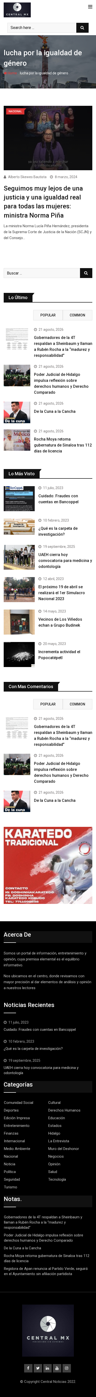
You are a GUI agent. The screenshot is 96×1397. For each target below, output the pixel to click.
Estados (55, 1125)
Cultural (54, 1102)
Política (10, 1172)
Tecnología (57, 1179)
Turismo (10, 1187)
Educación (56, 1118)
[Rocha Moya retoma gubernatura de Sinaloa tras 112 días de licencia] (17, 440)
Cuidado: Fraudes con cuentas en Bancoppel (40, 1029)
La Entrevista (58, 1141)
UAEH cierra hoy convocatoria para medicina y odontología (65, 560)
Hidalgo (54, 1133)
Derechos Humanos (64, 1110)
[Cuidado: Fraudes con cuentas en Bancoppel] (19, 498)
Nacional (11, 1156)
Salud (52, 1172)
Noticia (9, 1164)
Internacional (14, 1141)
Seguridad (12, 1179)
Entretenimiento (17, 1125)
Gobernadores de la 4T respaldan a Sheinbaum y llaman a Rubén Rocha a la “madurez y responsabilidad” (43, 1222)
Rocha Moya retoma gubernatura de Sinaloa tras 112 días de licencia (63, 445)
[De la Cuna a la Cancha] (17, 412)
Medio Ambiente (17, 1148)
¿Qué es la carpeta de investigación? (33, 1048)
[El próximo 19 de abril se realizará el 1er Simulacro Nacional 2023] (19, 589)
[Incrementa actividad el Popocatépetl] (19, 654)
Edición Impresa (17, 1118)
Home (12, 73)
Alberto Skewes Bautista (27, 177)
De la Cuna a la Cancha (55, 411)
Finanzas (11, 1133)
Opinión (54, 1164)
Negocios (56, 1156)
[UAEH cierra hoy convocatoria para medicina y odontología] (19, 557)
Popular (48, 315)
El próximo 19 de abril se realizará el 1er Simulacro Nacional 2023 (61, 593)
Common (77, 315)
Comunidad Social (18, 1102)
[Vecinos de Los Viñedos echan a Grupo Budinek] (19, 622)
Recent (18, 315)
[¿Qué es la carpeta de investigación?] (19, 527)
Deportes (11, 1110)
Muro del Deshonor (63, 1148)
